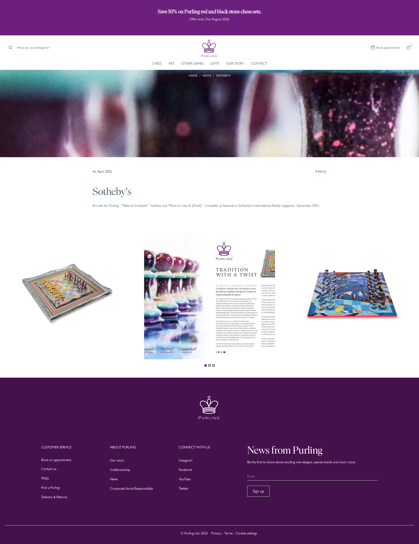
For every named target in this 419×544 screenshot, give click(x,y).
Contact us (49, 469)
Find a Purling (50, 487)
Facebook (185, 470)
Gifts (215, 63)
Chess (156, 63)
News (114, 479)
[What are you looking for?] (9, 47)
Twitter (183, 488)
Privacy (216, 533)
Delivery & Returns (54, 497)
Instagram (185, 460)
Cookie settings (246, 533)
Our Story (235, 63)
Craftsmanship (120, 470)
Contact (259, 63)
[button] (408, 47)
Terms (228, 533)
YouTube (185, 479)
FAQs (45, 478)
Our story (117, 460)
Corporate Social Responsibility (131, 488)
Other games (192, 63)
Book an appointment (56, 460)
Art (171, 63)
